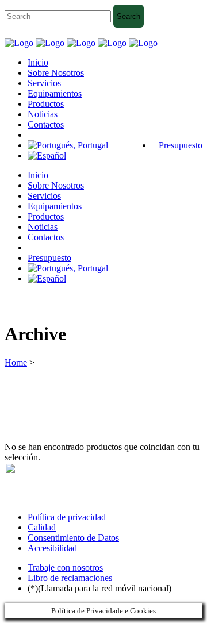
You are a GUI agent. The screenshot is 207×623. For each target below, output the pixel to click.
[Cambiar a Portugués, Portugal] (68, 145)
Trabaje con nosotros (65, 567)
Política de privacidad (67, 517)
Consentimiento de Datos (73, 538)
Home (16, 362)
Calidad (42, 527)
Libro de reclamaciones (70, 578)
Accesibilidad (52, 548)
